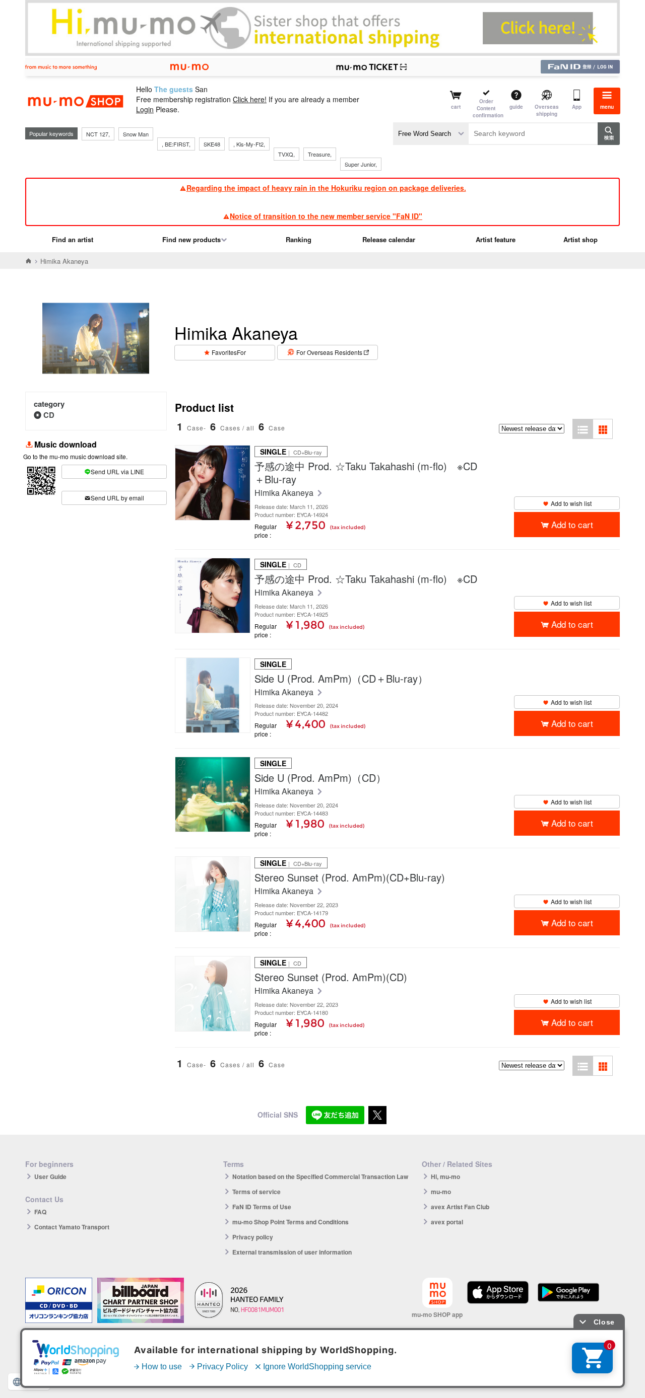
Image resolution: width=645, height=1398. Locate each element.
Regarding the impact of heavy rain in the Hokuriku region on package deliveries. (326, 188)
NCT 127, (98, 134)
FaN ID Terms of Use (261, 1206)
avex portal (447, 1221)
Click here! (250, 99)
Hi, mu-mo (445, 1176)
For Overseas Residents (329, 352)
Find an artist (72, 239)
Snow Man (136, 134)
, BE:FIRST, (176, 144)
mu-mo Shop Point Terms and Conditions (290, 1221)
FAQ (40, 1211)
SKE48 (212, 144)
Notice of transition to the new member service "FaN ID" (326, 216)
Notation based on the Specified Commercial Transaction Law (320, 1176)
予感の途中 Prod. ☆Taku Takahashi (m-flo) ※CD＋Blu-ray (365, 473)
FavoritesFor (229, 352)
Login (145, 109)
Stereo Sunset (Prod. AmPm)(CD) (330, 977)
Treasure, (320, 154)
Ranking (298, 239)
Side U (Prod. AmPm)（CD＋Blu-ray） (341, 678)
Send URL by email (117, 497)
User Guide (50, 1176)
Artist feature (495, 239)
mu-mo (441, 1191)
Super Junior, (361, 164)
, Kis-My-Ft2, (249, 144)
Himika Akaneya (284, 493)
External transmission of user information (292, 1252)
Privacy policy (252, 1236)
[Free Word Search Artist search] (431, 133)
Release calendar (388, 239)
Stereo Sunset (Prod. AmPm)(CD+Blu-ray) (349, 877)
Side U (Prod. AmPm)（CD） (320, 777)
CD (48, 414)
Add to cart (572, 524)
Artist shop (580, 239)
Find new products (191, 239)
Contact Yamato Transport (71, 1226)
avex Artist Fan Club (460, 1206)
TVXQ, (286, 154)
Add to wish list (571, 503)
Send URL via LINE (117, 471)
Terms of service (256, 1191)
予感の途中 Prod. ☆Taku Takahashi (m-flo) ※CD (365, 578)
